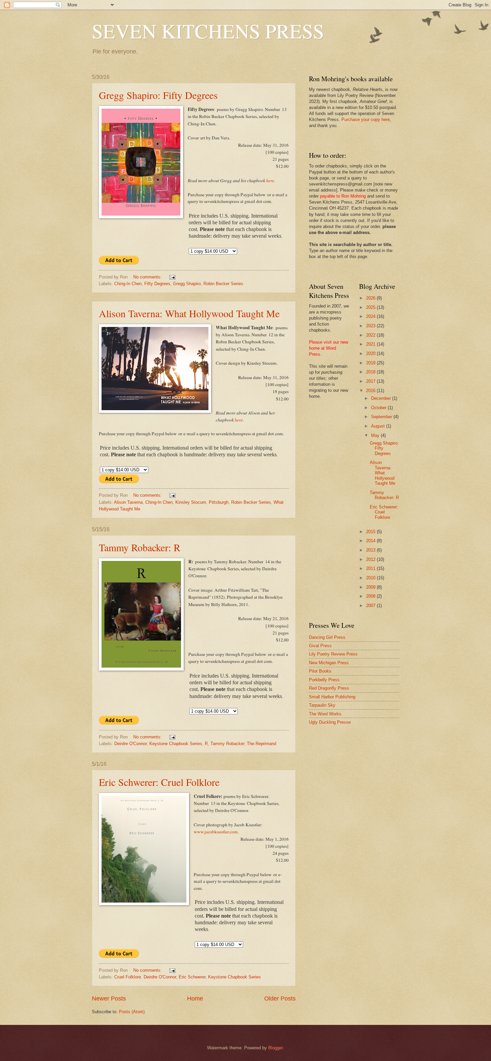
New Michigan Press (329, 662)
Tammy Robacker (227, 743)
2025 (371, 307)
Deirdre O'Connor (130, 743)
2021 (371, 344)
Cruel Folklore (127, 976)
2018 (371, 371)
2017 (371, 381)
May (376, 435)
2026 (371, 298)
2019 (371, 362)
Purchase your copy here (365, 119)
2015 (371, 531)
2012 (371, 559)
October (379, 407)
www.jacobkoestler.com (216, 832)
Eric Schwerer (192, 976)
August (378, 426)
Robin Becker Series (223, 283)
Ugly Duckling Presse (330, 722)
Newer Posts (109, 998)
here (270, 181)
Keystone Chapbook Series (175, 743)
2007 (371, 605)
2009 (371, 587)
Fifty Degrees (157, 283)
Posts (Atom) (132, 1011)
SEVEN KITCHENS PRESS (208, 30)
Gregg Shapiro (187, 283)
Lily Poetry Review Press (333, 654)
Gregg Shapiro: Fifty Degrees (158, 95)
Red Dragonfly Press (329, 688)
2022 (371, 335)
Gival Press (320, 645)
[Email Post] (172, 276)
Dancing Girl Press (327, 637)
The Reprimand (261, 743)
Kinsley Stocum (190, 502)
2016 (371, 390)
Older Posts (280, 998)
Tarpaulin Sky (322, 705)
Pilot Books (320, 671)
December (381, 398)
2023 (371, 325)
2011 (371, 568)
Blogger (275, 1047)
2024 (371, 316)
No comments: (148, 276)
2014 (371, 540)
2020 (371, 353)
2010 (371, 577)
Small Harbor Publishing (332, 696)
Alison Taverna (128, 502)
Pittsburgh (218, 502)
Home (195, 998)
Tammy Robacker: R (139, 547)
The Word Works (325, 713)
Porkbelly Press (324, 679)
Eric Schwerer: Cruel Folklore (159, 782)
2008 (371, 596)
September (382, 416)
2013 (371, 550)
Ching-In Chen (128, 283)
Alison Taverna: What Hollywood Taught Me (189, 313)
